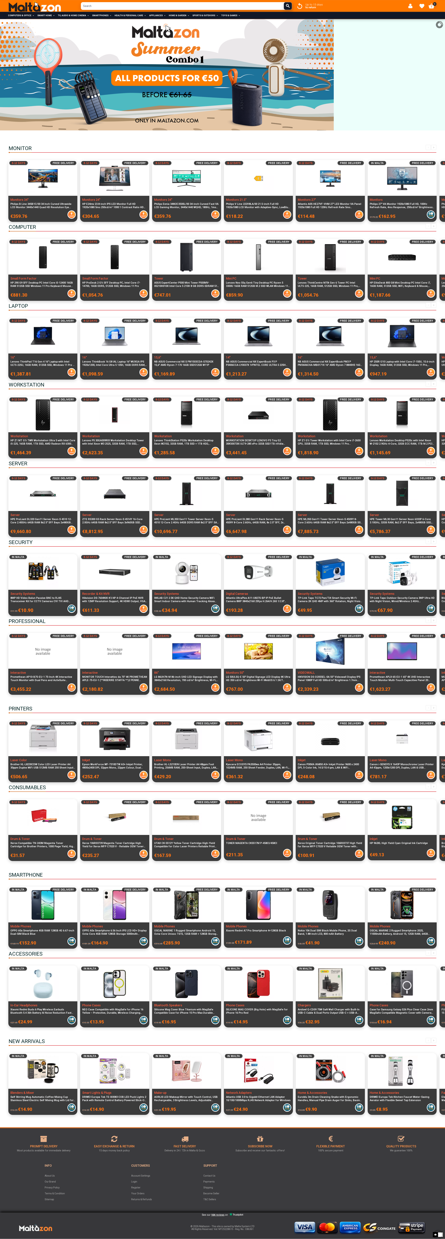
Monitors (376, 200)
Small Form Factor (23, 278)
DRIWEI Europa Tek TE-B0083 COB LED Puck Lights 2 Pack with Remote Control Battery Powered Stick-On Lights (114, 1098)
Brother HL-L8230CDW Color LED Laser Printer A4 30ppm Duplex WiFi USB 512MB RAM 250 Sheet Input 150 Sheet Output (41, 766)
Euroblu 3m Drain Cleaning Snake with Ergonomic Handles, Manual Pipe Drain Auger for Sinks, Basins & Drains (329, 1098)
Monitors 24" (91, 200)
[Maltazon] (35, 6)
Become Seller (211, 1193)
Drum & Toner (20, 839)
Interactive (18, 672)
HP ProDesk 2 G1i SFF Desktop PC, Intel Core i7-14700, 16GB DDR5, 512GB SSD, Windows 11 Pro (111, 284)
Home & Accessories (312, 1093)
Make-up (160, 1093)
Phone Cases (91, 1005)
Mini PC (231, 278)
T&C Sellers (209, 1199)
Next (433, 147)
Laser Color (18, 760)
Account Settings (140, 1175)
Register (135, 1187)
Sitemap (49, 1199)
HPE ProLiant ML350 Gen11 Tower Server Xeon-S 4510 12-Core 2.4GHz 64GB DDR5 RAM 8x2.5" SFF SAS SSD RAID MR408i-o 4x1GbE (186, 521)
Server (15, 515)
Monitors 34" (19, 200)
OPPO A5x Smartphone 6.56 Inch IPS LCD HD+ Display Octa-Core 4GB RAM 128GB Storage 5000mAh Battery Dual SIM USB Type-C (114, 932)
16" (12, 357)
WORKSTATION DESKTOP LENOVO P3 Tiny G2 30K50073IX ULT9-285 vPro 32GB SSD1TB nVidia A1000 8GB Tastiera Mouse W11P (254, 442)
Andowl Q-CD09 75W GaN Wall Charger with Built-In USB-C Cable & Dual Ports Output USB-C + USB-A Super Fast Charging (328, 1011)
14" (228, 357)
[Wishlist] (422, 6)
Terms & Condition (55, 1193)
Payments (209, 1181)
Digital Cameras (237, 594)
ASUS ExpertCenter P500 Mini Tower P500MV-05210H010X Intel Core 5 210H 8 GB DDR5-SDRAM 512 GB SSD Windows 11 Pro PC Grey (186, 284)
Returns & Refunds (141, 1199)
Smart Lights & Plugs (96, 1093)
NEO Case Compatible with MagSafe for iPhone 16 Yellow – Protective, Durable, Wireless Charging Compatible (112, 1011)
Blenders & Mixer (22, 1093)
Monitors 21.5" (236, 200)
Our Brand (50, 1181)
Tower (158, 278)
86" (156, 672)
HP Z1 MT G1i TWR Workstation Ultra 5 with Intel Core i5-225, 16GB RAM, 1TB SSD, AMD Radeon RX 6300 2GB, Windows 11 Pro (42, 442)
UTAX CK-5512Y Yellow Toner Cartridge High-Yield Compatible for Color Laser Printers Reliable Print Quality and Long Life (184, 845)
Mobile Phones (20, 926)
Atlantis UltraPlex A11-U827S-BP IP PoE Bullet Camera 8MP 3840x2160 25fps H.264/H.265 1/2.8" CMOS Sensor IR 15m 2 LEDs (255, 599)
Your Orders (137, 1193)
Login (134, 1181)
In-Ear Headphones (23, 1005)
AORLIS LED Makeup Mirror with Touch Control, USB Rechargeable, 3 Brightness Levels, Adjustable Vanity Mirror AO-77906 (186, 1098)
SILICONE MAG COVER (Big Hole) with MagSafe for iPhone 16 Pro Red (257, 1011)
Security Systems (22, 594)
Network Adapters (239, 1093)
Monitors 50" (235, 672)
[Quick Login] (411, 6)
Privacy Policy (52, 1187)
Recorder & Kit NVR (96, 594)
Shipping (208, 1187)
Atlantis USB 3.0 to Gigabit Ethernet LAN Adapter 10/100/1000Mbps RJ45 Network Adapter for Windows (258, 1098)
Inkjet (86, 760)
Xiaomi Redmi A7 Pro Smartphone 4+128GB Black (256, 930)
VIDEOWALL (306, 672)
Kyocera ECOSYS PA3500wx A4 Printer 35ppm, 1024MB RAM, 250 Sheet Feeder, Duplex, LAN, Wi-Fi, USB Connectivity (257, 766)
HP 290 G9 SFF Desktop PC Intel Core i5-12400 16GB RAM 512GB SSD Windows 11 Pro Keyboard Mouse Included (41, 284)
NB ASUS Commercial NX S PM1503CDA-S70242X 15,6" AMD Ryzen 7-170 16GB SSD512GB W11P (183, 363)
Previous (428, 147)
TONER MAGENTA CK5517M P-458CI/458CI (251, 843)
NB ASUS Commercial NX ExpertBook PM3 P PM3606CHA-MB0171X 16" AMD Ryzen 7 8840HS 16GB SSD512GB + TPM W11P (330, 363)
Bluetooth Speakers (168, 1005)
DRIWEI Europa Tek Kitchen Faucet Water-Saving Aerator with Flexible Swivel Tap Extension (399, 1098)
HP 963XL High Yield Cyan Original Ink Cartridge (399, 843)
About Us (50, 1175)
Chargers (304, 1005)
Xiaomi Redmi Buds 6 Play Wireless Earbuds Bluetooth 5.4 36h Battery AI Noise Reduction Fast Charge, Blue (40, 1011)
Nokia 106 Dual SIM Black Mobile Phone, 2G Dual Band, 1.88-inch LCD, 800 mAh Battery (327, 932)
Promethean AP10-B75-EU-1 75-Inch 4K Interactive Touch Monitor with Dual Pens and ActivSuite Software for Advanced (41, 678)
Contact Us (209, 1175)
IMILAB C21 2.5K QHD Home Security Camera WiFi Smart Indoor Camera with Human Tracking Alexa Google (184, 599)
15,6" (157, 357)
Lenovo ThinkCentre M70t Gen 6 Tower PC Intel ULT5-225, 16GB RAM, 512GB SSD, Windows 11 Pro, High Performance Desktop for (328, 284)
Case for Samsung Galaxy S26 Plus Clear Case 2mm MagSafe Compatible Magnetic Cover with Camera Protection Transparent (401, 1011)
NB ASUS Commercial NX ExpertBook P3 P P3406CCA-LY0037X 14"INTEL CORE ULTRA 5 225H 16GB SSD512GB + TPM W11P (256, 363)
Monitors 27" (307, 200)
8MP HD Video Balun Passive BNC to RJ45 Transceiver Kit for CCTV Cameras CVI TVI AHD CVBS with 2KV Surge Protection (39, 599)
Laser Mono (162, 760)
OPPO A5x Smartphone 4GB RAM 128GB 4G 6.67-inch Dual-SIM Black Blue (42, 932)
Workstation (19, 436)
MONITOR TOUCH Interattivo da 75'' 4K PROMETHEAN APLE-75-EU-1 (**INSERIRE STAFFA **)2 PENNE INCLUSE (114, 678)
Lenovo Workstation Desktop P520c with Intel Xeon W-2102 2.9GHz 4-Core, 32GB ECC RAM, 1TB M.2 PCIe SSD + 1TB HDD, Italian (402, 442)
